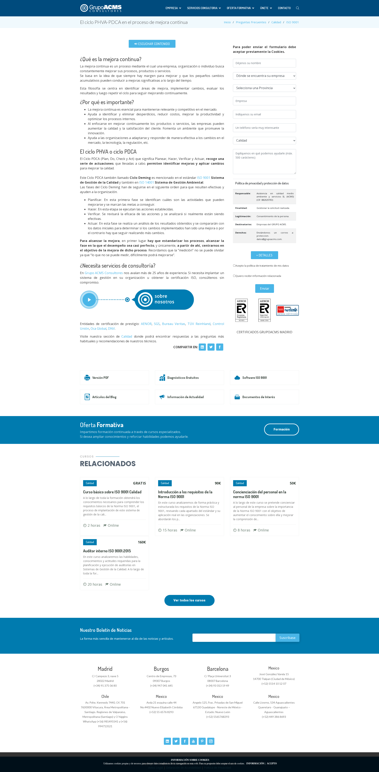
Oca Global (98, 328)
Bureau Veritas (173, 324)
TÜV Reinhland (199, 324)
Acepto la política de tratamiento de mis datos (262, 265)
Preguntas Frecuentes (251, 22)
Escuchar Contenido (154, 44)
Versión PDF (100, 378)
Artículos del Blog (104, 397)
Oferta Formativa (239, 8)
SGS (157, 324)
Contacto (284, 8)
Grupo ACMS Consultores (103, 273)
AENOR (146, 324)
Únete (264, 8)
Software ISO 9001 (254, 378)
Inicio (227, 22)
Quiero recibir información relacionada (258, 276)
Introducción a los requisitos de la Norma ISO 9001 (185, 494)
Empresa (172, 8)
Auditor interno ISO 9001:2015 (107, 550)
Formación (282, 429)
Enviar (264, 288)
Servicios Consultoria (202, 8)
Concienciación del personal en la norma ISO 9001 (259, 494)
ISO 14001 (146, 182)
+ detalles (264, 255)
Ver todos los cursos (189, 600)
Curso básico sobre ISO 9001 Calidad (112, 491)
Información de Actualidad (185, 397)
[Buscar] (297, 8)
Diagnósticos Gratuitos (183, 378)
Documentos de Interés (258, 397)
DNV (111, 328)
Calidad (276, 22)
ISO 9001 (292, 22)
